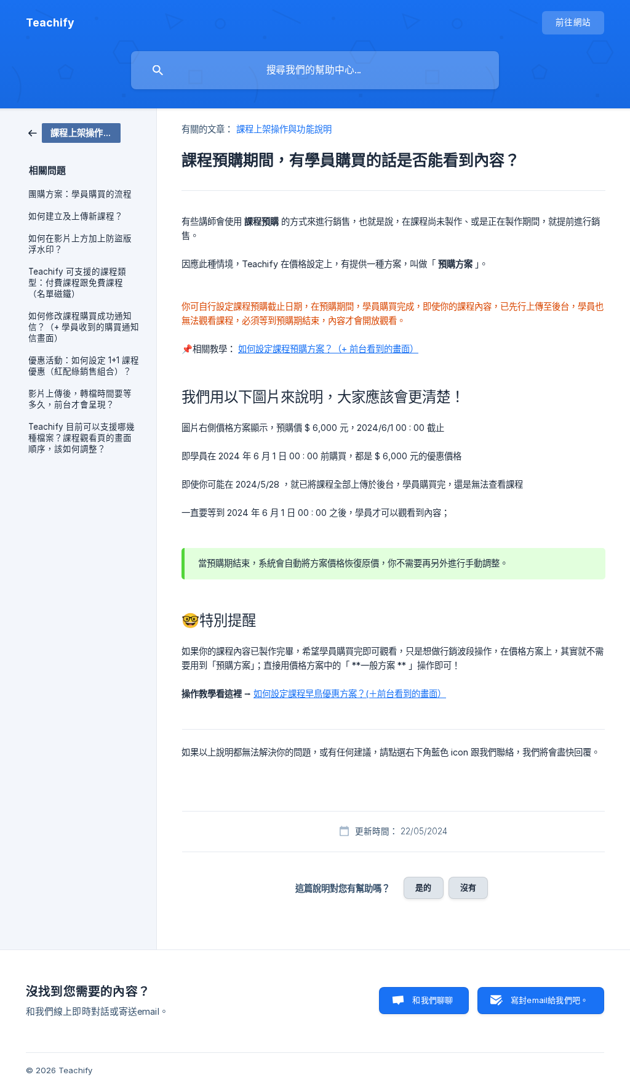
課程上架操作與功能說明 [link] (284, 129)
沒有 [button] (468, 887)
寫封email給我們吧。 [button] (549, 1000)
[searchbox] (315, 70)
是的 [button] (423, 887)
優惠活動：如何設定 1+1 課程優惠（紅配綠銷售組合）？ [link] (83, 365)
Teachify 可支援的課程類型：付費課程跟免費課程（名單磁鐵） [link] (77, 283)
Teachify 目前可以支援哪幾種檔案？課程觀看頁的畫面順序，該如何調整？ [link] (81, 438)
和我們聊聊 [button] (432, 1000)
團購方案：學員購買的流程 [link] (80, 194)
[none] (50, 22)
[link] (74, 132)
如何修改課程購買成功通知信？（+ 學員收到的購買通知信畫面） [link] (83, 327)
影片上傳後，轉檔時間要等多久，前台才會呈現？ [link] (80, 399)
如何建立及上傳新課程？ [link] (75, 216)
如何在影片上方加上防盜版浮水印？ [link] (80, 243)
